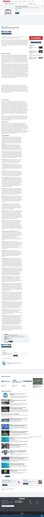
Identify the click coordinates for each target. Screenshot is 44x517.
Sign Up (17, 13)
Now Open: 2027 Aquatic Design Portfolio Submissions (17, 394)
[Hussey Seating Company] (31, 3)
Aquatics (6, 26)
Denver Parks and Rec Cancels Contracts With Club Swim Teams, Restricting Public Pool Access (19, 432)
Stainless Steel (24, 385)
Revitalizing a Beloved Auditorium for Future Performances (18, 401)
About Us (15, 514)
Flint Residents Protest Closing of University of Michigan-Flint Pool (18, 470)
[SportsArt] (20, 3)
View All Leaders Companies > (36, 42)
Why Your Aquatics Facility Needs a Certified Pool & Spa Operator (19, 438)
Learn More (25, 483)
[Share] (3, 31)
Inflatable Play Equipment (15, 385)
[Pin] (8, 31)
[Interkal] (27, 3)
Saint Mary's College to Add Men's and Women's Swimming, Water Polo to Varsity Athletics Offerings (18, 451)
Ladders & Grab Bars (4, 385)
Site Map (29, 514)
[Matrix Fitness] (6, 3)
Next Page (7, 476)
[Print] (2, 31)
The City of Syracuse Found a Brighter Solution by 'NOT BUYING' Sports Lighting (37, 387)
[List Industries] (35, 3)
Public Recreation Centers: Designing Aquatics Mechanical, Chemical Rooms (18, 445)
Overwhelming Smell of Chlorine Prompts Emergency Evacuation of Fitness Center (17, 464)
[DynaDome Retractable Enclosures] (10, 3)
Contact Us (18, 514)
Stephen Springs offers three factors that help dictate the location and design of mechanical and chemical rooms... (19, 447)
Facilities (2, 26)
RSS (26, 514)
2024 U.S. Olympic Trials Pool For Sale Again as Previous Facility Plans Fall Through (33, 52)
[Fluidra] (23, 3)
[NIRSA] (17, 3)
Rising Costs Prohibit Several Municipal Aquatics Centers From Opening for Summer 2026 (18, 425)
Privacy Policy (24, 514)
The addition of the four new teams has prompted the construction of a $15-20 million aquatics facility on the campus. (19, 454)
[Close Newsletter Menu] (42, 6)
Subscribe (21, 514)
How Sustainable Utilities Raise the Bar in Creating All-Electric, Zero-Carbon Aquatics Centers (19, 458)
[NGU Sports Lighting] (14, 3)
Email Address (10, 338)
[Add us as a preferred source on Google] (10, 31)
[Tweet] (7, 31)
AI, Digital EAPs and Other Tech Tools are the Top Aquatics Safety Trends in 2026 (33, 58)
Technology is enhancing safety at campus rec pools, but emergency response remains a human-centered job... (18, 421)
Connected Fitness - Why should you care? (33, 48)
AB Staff (2, 29)
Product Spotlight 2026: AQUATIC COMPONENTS (10, 414)
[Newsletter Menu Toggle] (42, 1)
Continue (15, 355)
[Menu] (1, 1)
